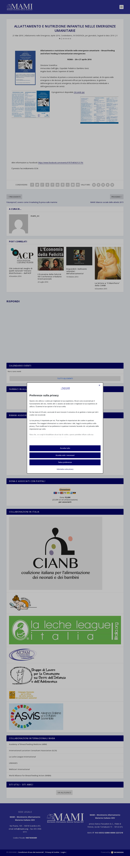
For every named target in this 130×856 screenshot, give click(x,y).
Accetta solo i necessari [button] (65, 455)
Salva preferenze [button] (65, 462)
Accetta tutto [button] (65, 448)
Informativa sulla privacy (65, 469)
